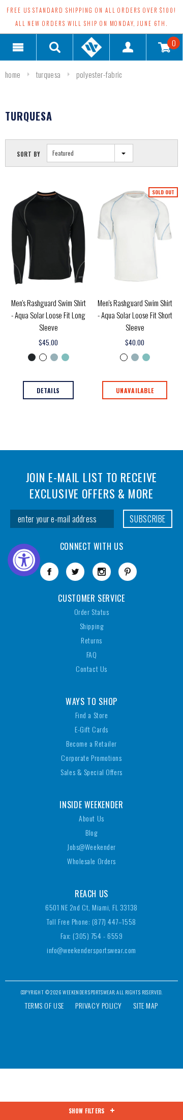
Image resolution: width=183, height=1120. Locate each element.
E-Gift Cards (91, 729)
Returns (91, 640)
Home (12, 74)
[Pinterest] (127, 572)
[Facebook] (49, 572)
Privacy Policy (98, 1005)
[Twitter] (75, 572)
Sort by (29, 154)
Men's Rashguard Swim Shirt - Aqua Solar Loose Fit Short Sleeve (135, 315)
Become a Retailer (91, 743)
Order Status (91, 611)
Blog (91, 832)
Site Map (145, 1005)
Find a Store (91, 715)
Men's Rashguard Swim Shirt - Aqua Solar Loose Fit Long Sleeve (48, 315)
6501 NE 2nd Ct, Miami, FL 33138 (91, 907)
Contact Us (91, 668)
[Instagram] (102, 572)
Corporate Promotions (91, 757)
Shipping (91, 626)
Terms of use (44, 1005)
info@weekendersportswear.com (91, 950)
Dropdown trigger (55, 47)
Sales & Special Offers (91, 772)
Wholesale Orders (91, 861)
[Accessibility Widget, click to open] (24, 560)
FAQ (91, 654)
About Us (91, 818)
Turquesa (48, 74)
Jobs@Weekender (91, 846)
